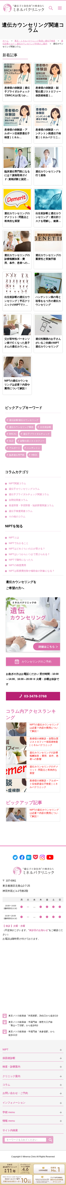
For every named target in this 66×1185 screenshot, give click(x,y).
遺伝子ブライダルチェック (36, 434)
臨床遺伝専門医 (17, 455)
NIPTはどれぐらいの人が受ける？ (27, 548)
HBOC (34, 455)
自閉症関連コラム (18, 500)
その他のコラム (17, 516)
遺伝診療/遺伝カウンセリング (23, 420)
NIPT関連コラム (17, 483)
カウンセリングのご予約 (36, 661)
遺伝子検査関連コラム (20, 511)
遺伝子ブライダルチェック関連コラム (29, 494)
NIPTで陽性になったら (21, 559)
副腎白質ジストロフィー (32, 441)
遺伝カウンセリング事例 (21, 427)
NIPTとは (14, 537)
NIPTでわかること (18, 543)
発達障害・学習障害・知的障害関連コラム (31, 505)
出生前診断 (45, 427)
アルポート (14, 448)
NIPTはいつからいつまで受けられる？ (29, 554)
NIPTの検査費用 (17, 565)
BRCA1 (12, 434)
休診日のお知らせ (38, 930)
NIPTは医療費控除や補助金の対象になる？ (31, 570)
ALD (11, 441)
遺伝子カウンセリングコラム (24, 488)
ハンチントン (33, 448)
